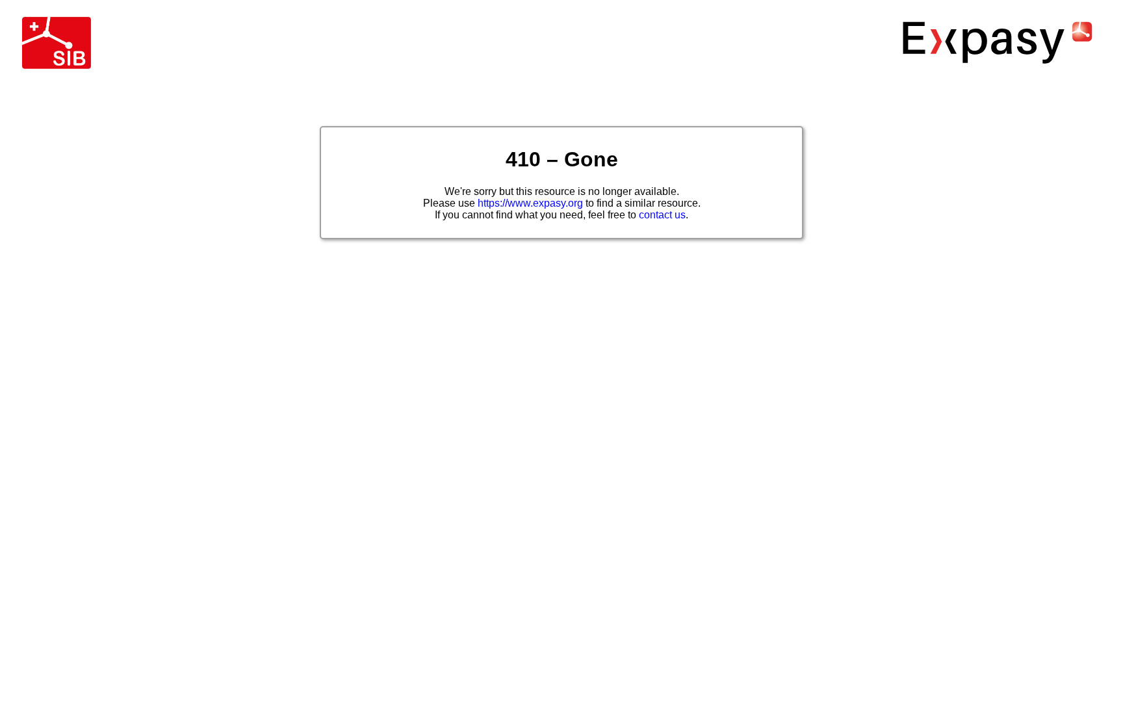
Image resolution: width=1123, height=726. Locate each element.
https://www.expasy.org (530, 203)
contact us (662, 214)
